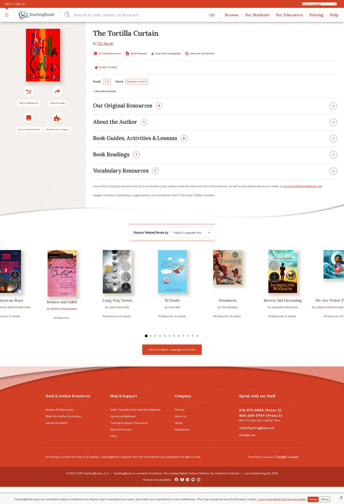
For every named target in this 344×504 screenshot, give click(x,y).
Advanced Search (56, 423)
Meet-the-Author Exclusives (63, 416)
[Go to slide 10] (188, 336)
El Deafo (172, 300)
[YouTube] (193, 480)
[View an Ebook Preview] (28, 118)
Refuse (325, 499)
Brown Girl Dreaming (283, 300)
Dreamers (227, 300)
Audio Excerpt (108, 67)
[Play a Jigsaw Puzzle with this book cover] (57, 118)
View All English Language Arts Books (172, 349)
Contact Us (247, 435)
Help (334, 14)
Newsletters (182, 429)
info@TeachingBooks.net (256, 428)
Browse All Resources (59, 410)
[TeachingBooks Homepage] (34, 14)
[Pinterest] (187, 480)
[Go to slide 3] (155, 336)
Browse (232, 14)
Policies (148, 480)
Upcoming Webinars (123, 416)
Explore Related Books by (151, 232)
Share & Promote (121, 429)
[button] (7, 15)
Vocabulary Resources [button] (124, 171)
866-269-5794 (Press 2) (260, 415)
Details (104, 91)
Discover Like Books (202, 53)
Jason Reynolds (119, 307)
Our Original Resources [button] (126, 106)
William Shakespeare (64, 309)
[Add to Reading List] (28, 91)
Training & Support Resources (129, 423)
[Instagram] (198, 480)
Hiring (178, 423)
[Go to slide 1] (146, 336)
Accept (313, 499)
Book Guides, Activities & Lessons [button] (139, 138)
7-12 (107, 81)
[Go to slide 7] (174, 336)
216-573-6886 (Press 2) (260, 410)
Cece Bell (174, 307)
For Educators (289, 14)
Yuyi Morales (229, 307)
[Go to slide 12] (197, 336)
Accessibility (163, 480)
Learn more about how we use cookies (282, 499)
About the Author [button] (119, 122)
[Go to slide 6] (169, 336)
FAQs (113, 436)
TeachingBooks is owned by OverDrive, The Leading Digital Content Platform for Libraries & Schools (176, 473)
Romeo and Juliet (62, 301)
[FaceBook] (176, 480)
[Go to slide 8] (178, 336)
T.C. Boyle (105, 43)
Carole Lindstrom (327, 307)
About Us (181, 416)
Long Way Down (117, 300)
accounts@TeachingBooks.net (302, 186)
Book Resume (138, 53)
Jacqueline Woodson (284, 307)
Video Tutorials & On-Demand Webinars (135, 410)
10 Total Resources (109, 53)
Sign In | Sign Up (15, 4)
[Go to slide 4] (160, 336)
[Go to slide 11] (192, 336)
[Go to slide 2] (150, 336)
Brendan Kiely (22, 307)
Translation (255, 457)
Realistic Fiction (136, 81)
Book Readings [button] (115, 155)
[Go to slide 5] (164, 336)
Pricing (316, 14)
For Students (257, 14)
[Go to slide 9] (183, 336)
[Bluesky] (182, 480)
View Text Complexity (167, 53)
